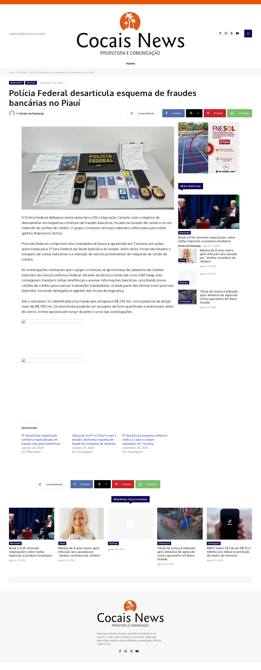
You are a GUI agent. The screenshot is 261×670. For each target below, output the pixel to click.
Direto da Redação (32, 113)
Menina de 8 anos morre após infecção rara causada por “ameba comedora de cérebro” (218, 255)
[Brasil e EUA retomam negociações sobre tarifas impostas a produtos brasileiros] (208, 212)
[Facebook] (220, 33)
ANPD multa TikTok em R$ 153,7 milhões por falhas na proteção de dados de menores (229, 551)
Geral (182, 260)
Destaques (185, 301)
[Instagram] (226, 33)
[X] (231, 33)
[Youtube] (237, 33)
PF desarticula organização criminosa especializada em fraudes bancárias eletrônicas (41, 439)
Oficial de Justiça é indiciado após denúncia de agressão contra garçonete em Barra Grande (219, 296)
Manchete (22, 72)
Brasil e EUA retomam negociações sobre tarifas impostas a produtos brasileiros (206, 239)
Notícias (183, 282)
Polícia (31, 83)
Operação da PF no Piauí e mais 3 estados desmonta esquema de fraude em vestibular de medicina (94, 439)
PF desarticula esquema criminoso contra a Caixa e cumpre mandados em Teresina (144, 439)
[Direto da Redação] (12, 113)
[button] (248, 33)
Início (11, 72)
